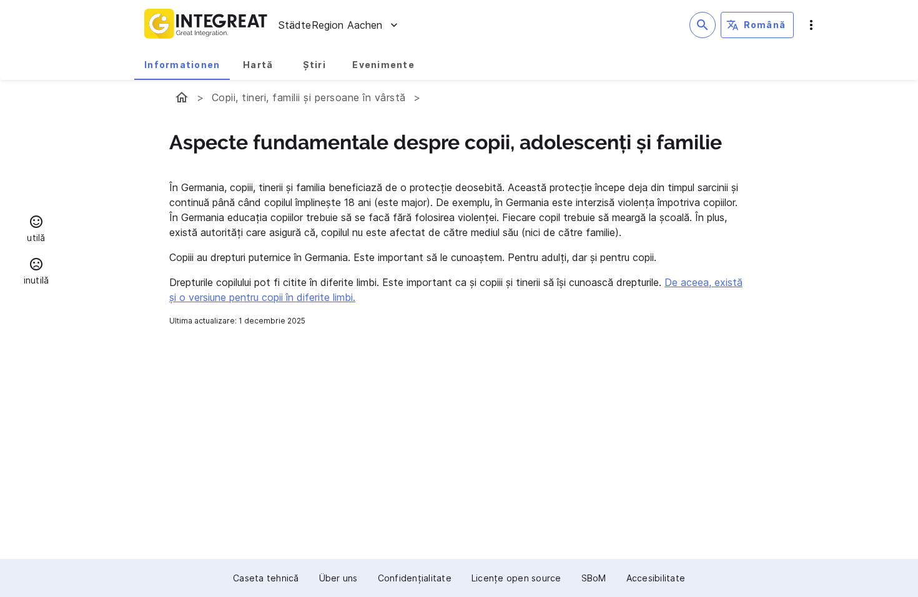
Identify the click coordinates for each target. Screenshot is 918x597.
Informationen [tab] (182, 64)
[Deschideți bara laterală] (811, 24)
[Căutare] (702, 25)
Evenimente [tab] (383, 64)
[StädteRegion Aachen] (181, 97)
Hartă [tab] (258, 64)
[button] (36, 230)
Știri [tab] (314, 64)
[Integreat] (206, 25)
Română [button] (765, 24)
